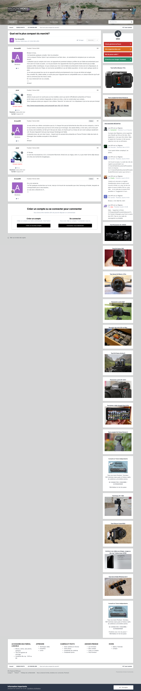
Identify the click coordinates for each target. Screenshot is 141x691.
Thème (16, 672)
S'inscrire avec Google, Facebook (115, 59)
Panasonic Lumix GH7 (118, 302)
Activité (12, 22)
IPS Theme (11, 671)
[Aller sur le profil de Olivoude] (105, 146)
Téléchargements (24, 22)
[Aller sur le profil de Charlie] (105, 177)
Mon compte (92, 648)
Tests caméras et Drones (71, 646)
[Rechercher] (131, 22)
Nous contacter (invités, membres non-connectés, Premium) (53, 672)
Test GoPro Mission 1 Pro (117, 68)
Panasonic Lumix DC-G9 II (118, 380)
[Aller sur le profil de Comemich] (105, 129)
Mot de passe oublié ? (111, 54)
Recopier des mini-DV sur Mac (118, 327)
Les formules (92, 646)
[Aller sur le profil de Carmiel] (105, 157)
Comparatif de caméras (71, 650)
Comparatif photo (69, 652)
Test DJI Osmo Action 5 (118, 353)
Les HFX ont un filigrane (115, 128)
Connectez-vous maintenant (75, 225)
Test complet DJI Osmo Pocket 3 (118, 432)
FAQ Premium (92, 652)
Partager (81, 40)
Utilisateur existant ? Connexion (109, 9)
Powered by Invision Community (124, 672)
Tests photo (67, 648)
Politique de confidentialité (28, 672)
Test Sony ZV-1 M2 (118, 496)
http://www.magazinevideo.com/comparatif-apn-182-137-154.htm (48, 105)
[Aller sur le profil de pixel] (17, 99)
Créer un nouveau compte (33, 225)
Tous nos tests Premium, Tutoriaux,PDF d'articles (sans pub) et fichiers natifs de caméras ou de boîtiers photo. (118, 477)
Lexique (115, 648)
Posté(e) (33, 48)
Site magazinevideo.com (112, 49)
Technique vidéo (45, 646)
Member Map (54, 22)
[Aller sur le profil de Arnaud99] (12, 40)
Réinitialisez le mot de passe (118, 487)
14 (18, 68)
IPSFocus (18, 671)
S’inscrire (125, 9)
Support (79, 22)
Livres (41, 650)
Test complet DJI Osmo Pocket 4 (118, 97)
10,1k (18, 110)
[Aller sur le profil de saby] (105, 206)
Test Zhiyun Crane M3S (118, 523)
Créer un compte (93, 650)
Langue (10, 672)
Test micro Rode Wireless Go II (118, 577)
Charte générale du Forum (113, 44)
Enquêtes (43, 648)
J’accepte (124, 687)
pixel (17, 90)
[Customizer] (131, 10)
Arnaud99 (17, 48)
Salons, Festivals (118, 646)
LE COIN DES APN (33, 41)
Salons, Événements (67, 22)
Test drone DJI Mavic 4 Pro (118, 274)
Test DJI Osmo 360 (118, 248)
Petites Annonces (39, 22)
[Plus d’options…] (98, 48)
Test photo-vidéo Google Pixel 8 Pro (118, 405)
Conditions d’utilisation (34, 688)
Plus (87, 22)
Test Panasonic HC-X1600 (118, 224)
